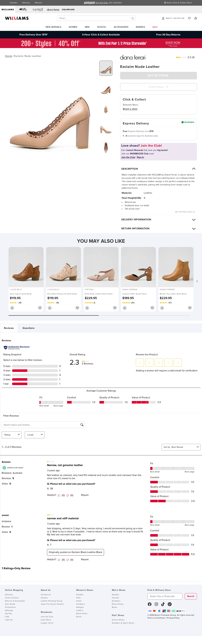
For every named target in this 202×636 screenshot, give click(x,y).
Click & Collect (12, 598)
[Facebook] (150, 605)
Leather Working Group (52, 601)
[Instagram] (156, 605)
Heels (79, 601)
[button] (196, 281)
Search (190, 596)
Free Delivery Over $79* (33, 34)
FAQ (7, 617)
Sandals (79, 595)
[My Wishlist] (189, 18)
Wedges (80, 607)
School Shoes (118, 620)
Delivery (26, 3)
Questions (29, 328)
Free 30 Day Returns (168, 34)
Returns (38, 3)
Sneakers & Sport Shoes (123, 623)
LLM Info (9, 620)
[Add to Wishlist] (39, 307)
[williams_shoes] (170, 605)
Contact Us (46, 595)
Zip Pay (8, 614)
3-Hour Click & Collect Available (101, 34)
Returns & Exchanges (15, 601)
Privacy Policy (173, 618)
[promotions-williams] (101, 47)
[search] (133, 18)
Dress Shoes (118, 604)
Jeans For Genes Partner (52, 604)
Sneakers (80, 604)
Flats (78, 598)
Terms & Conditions (156, 618)
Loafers (79, 610)
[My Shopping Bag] (195, 18)
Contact (13, 3)
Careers (44, 598)
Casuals (115, 598)
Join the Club (47, 617)
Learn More (46, 620)
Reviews (9, 328)
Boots (79, 617)
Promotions (10, 607)
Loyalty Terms (47, 623)
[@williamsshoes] (163, 605)
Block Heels (82, 614)
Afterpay (9, 610)
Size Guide (10, 604)
